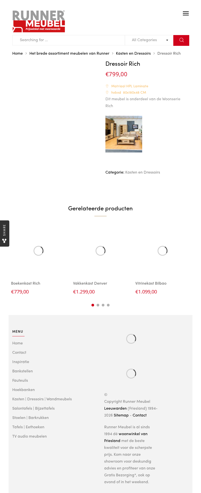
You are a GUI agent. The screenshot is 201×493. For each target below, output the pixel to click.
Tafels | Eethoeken (28, 427)
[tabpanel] (38, 259)
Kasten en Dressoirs (133, 54)
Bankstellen (22, 371)
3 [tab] (103, 305)
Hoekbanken (23, 390)
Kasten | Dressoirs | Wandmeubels (42, 399)
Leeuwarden (115, 409)
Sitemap (121, 415)
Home (17, 54)
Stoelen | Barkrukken (30, 418)
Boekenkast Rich (25, 284)
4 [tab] (108, 305)
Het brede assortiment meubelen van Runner (69, 54)
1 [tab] (92, 305)
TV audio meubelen (29, 437)
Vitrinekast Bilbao (150, 284)
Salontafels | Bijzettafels (33, 409)
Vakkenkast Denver (90, 284)
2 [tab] (98, 305)
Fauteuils (20, 381)
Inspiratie (20, 362)
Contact (19, 353)
